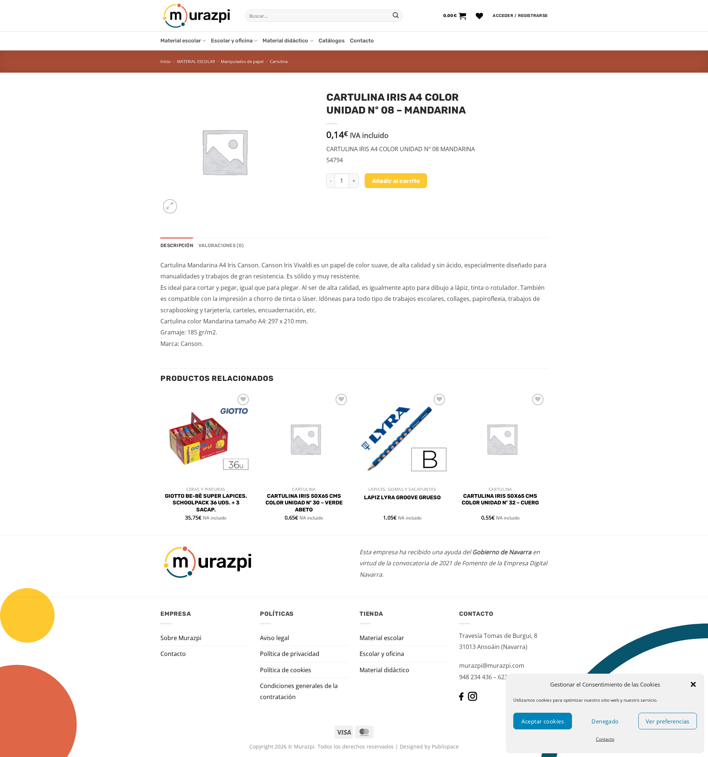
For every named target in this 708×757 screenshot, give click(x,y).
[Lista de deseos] (479, 16)
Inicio (165, 61)
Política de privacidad (289, 654)
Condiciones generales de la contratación (299, 691)
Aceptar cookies (542, 721)
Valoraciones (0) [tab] (221, 245)
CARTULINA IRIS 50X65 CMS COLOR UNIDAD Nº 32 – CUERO (500, 499)
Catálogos (332, 41)
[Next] (545, 462)
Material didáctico (285, 41)
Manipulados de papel (242, 61)
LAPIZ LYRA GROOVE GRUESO (402, 497)
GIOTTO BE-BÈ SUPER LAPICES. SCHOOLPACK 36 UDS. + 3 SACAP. (206, 503)
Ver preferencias (668, 721)
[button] (693, 684)
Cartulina (279, 61)
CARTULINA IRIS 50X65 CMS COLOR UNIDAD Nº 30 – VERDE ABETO (304, 503)
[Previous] (160, 462)
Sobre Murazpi (180, 638)
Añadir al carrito (396, 180)
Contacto (605, 739)
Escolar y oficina (232, 41)
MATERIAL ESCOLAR (196, 61)
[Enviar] (395, 16)
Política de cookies (285, 670)
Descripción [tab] (176, 245)
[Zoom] (170, 206)
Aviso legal (274, 638)
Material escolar (180, 41)
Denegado (605, 721)
